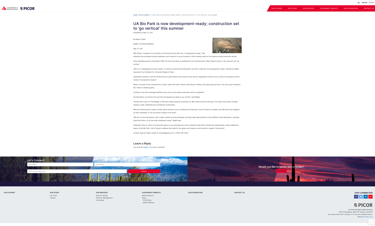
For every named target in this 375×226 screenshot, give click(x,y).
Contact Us (281, 171)
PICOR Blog (147, 200)
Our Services (308, 8)
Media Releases (148, 202)
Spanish (371, 2)
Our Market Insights (329, 8)
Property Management (104, 198)
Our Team (53, 195)
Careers (53, 198)
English (364, 2)
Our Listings (276, 8)
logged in (146, 147)
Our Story (292, 8)
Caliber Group (368, 217)
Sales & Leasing (102, 195)
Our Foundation (351, 8)
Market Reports (148, 195)
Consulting (100, 200)
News (144, 198)
